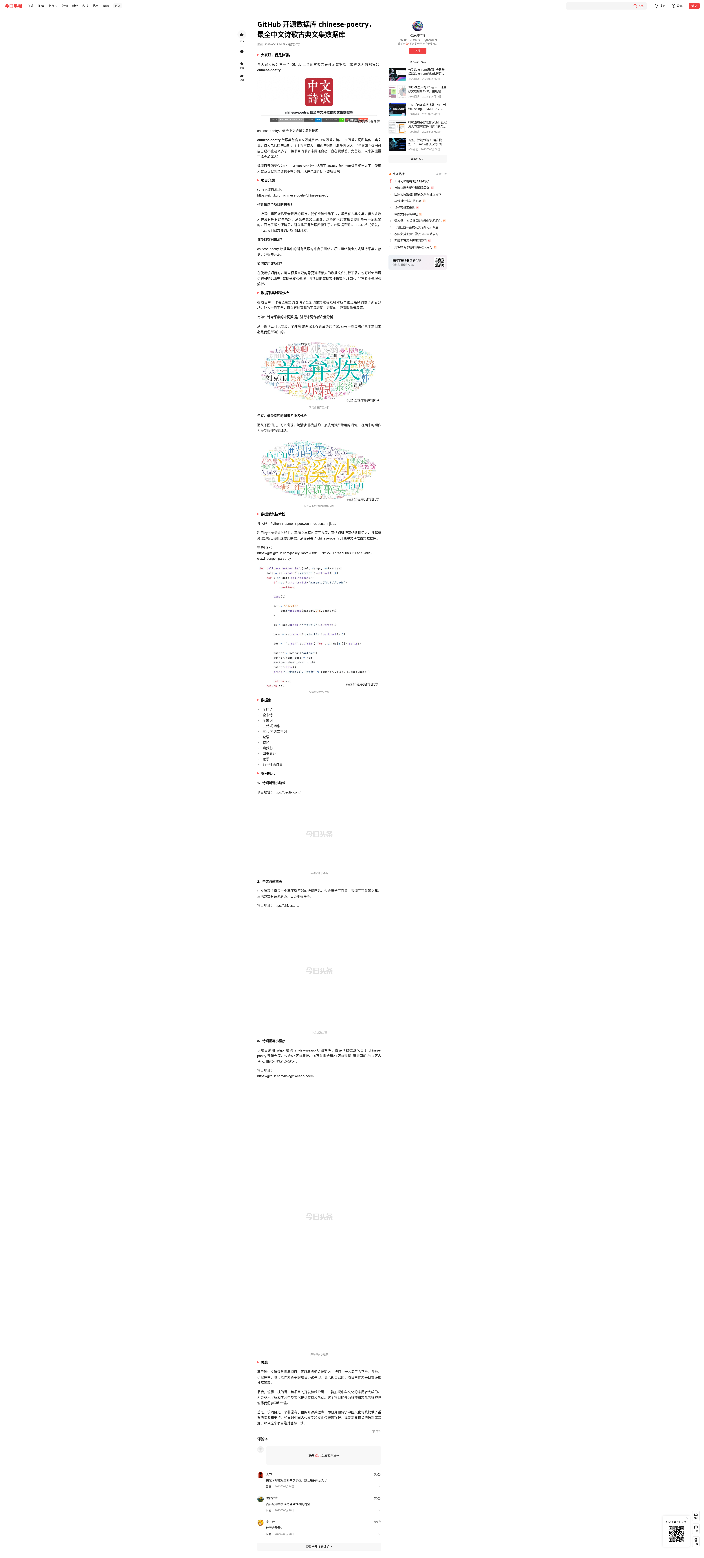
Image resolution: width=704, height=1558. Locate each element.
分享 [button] (242, 79)
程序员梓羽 (294, 44)
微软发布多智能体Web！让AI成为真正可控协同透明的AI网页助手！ (427, 124)
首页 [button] (696, 1518)
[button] (31, 5)
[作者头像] (417, 26)
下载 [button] (695, 1541)
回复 (268, 1486)
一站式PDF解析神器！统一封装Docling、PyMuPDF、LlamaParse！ (427, 107)
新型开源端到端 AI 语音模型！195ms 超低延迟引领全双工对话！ (426, 142)
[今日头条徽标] (13, 5)
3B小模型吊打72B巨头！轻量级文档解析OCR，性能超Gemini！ (427, 89)
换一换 (443, 174)
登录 (694, 6)
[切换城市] (56, 6)
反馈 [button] (696, 1531)
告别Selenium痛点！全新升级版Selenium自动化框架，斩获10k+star (426, 72)
